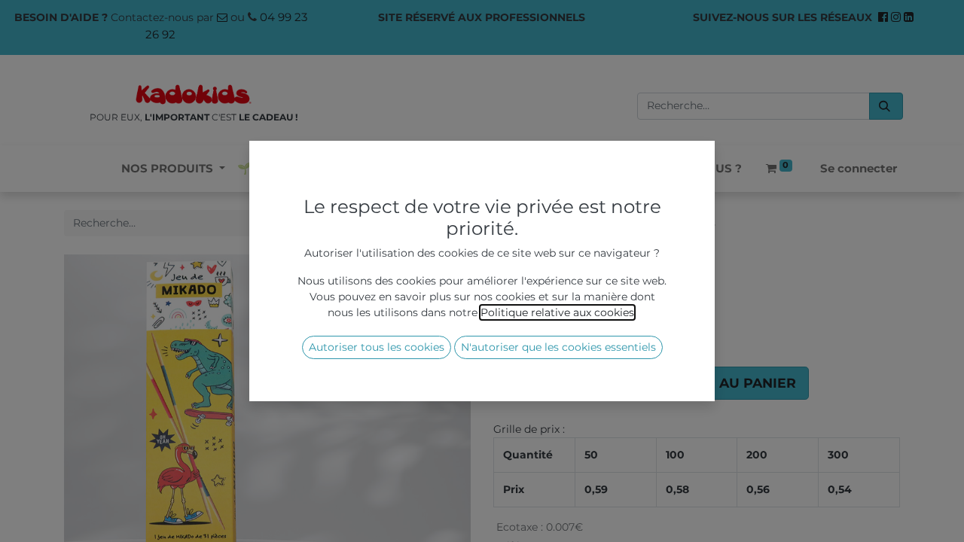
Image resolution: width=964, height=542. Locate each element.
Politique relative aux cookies (557, 312)
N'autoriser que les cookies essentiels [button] (558, 347)
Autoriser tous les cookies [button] (376, 347)
